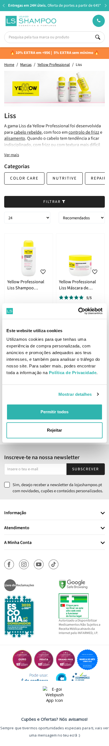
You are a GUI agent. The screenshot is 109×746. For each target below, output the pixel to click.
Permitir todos (54, 411)
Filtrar (52, 202)
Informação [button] (15, 513)
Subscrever (85, 469)
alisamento (14, 138)
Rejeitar (54, 430)
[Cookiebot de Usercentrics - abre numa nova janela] (78, 311)
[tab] (54, 513)
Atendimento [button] (16, 528)
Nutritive (65, 178)
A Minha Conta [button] (18, 542)
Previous (3, 5)
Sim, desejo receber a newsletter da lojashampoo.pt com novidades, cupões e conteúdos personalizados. (58, 488)
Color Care (24, 178)
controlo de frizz (83, 132)
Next (105, 5)
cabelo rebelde (28, 132)
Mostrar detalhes (75, 394)
